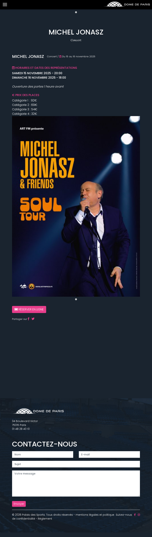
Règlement (45, 518)
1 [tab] (76, 12)
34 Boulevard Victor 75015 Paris (25, 423)
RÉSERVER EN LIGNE (31, 309)
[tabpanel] (76, 206)
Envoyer (19, 504)
